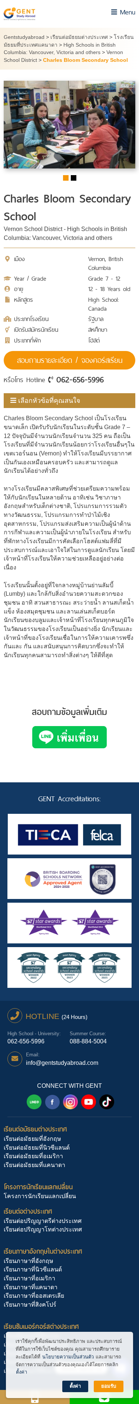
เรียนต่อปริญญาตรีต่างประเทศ (43, 1221)
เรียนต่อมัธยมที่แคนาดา (34, 1165)
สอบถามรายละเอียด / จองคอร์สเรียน (69, 360)
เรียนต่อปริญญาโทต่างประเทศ (43, 1229)
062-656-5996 (80, 379)
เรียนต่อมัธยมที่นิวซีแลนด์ (37, 1147)
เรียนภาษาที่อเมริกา (29, 1278)
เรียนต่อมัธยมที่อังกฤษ (32, 1139)
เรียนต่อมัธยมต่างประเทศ (35, 1129)
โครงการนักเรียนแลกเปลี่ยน (38, 1186)
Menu (126, 12)
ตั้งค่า (21, 1372)
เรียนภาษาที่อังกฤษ (28, 1261)
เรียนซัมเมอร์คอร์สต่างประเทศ (41, 1326)
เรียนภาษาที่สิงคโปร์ (30, 1304)
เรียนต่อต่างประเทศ (28, 1211)
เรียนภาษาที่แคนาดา (30, 1287)
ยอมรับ (108, 1386)
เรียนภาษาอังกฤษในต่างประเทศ (43, 1251)
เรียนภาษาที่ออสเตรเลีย (34, 1296)
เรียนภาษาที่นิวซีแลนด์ (33, 1269)
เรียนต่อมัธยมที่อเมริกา (33, 1156)
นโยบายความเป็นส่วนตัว (68, 1357)
